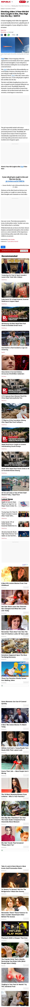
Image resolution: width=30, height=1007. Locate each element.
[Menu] (28, 2)
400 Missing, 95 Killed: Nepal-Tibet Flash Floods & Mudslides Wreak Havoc (14, 324)
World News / (8, 6)
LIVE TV (23, 2)
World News (3, 32)
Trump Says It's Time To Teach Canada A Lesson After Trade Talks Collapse (14, 276)
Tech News (4, 376)
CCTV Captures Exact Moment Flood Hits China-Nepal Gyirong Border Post (14, 397)
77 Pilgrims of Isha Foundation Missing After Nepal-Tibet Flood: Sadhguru (14, 421)
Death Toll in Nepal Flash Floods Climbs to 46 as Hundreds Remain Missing (15, 470)
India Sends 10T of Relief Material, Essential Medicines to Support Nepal (15, 300)
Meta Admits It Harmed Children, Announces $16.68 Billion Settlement (13, 373)
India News (4, 400)
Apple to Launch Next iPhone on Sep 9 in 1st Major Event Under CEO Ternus (9, 505)
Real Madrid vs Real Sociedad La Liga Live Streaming (14, 349)
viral (5, 69)
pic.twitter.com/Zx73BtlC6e (15, 181)
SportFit (3, 352)
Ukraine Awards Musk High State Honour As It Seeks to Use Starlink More (10, 535)
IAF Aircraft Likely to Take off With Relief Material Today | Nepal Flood (14, 494)
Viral (2, 58)
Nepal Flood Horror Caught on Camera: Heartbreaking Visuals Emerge (14, 445)
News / (2, 6)
